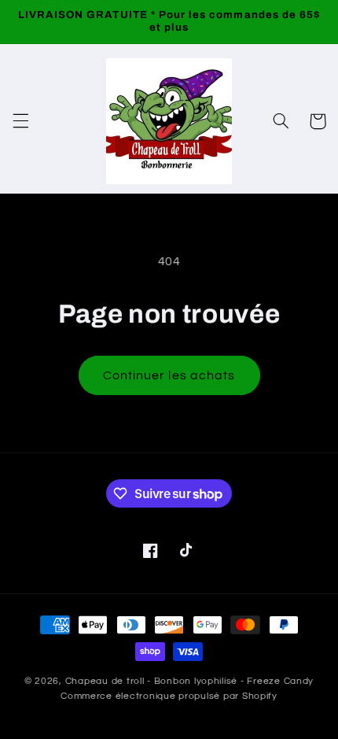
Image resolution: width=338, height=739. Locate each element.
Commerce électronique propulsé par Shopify (169, 696)
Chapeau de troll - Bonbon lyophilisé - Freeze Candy (189, 681)
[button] (20, 121)
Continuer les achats (169, 375)
